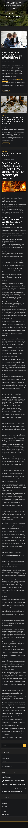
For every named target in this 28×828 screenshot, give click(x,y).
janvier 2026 (4, 803)
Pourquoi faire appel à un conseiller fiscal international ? (14, 788)
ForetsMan (5, 159)
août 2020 (4, 809)
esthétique (4, 755)
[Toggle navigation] (14, 8)
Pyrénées (4, 761)
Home (7, 19)
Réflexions (4, 49)
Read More (6, 90)
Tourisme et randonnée (6, 766)
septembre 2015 (5, 814)
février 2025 (4, 806)
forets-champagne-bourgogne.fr (14, 3)
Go (24, 745)
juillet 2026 (4, 800)
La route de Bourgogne (6, 758)
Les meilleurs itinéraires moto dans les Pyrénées (12, 791)
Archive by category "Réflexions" (16, 19)
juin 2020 (4, 811)
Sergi (4, 61)
